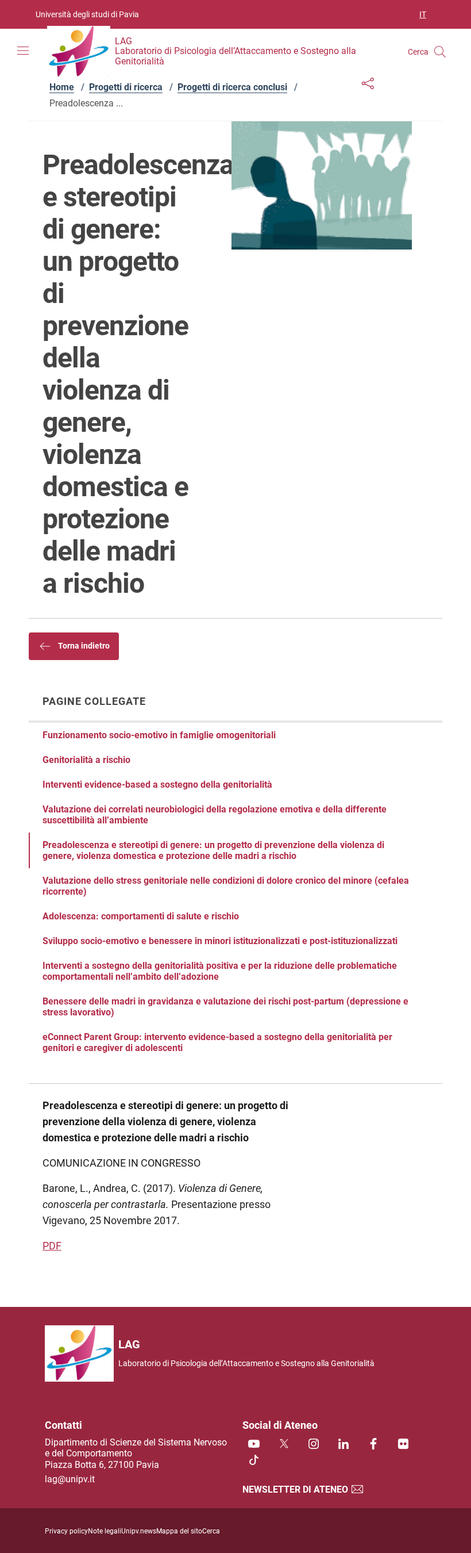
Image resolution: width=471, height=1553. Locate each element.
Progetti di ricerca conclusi (232, 87)
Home (61, 87)
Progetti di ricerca (126, 87)
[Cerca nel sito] (440, 52)
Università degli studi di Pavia (87, 14)
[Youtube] (253, 1444)
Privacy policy (66, 1531)
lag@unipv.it (70, 1479)
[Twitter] (283, 1444)
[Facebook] (373, 1444)
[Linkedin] (343, 1444)
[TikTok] (253, 1460)
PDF (52, 1246)
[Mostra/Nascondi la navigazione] (23, 50)
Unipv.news (138, 1531)
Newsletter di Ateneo (296, 1489)
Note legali (104, 1531)
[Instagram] (313, 1444)
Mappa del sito (179, 1531)
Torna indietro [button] (83, 645)
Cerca (211, 1531)
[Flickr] (403, 1444)
